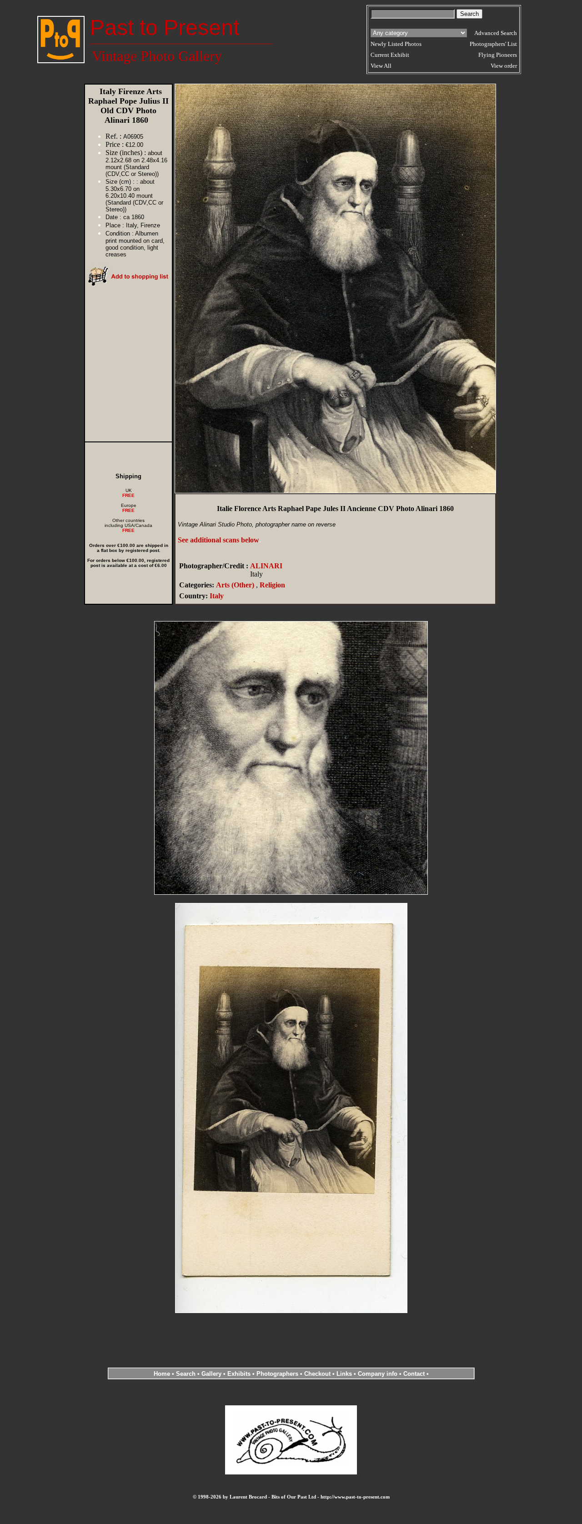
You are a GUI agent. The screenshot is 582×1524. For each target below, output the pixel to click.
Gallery (211, 1373)
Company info (378, 1373)
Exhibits (239, 1373)
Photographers (277, 1373)
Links (344, 1373)
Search (186, 1373)
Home (162, 1373)
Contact (414, 1373)
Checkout (317, 1373)
